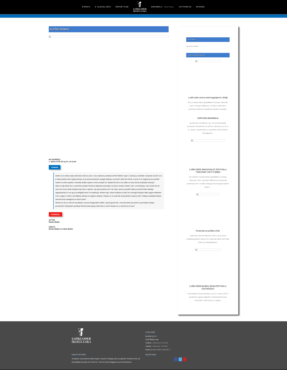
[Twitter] (180, 359)
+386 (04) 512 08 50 (160, 343)
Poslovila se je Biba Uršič (208, 231)
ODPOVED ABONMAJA (208, 118)
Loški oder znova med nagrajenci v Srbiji (207, 97)
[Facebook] (175, 359)
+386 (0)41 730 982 (160, 346)
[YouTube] (185, 359)
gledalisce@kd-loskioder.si (160, 349)
